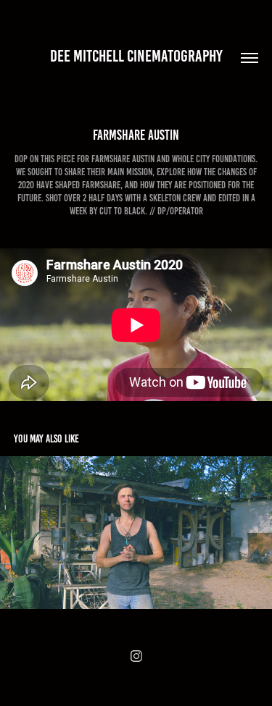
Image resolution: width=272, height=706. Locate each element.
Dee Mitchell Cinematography (136, 56)
